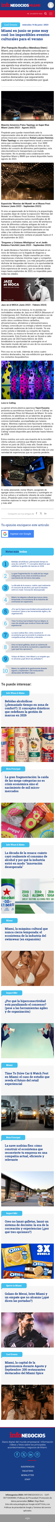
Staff (28, 1479)
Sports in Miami (14, 1285)
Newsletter (27, 1475)
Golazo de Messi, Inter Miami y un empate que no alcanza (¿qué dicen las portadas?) (30, 657)
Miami (9, 920)
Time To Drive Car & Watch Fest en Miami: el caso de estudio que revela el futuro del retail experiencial (29, 623)
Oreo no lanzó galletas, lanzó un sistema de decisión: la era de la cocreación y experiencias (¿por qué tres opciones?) (30, 647)
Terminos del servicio (42, 1507)
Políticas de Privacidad (27, 1498)
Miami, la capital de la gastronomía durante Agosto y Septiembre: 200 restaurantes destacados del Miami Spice (29, 670)
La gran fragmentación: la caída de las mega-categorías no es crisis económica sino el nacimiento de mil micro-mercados (30, 575)
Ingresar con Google (20, 533)
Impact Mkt (11, 992)
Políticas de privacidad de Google (18, 1507)
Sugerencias (27, 1466)
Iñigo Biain (39, 1501)
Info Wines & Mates (15, 693)
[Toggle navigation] (51, 14)
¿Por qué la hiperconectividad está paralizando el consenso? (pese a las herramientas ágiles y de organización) (31, 611)
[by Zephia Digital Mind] (27, 1518)
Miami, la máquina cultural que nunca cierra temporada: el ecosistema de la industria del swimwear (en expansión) (29, 599)
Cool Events (10, 24)
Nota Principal (13, 768)
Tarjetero (27, 1471)
